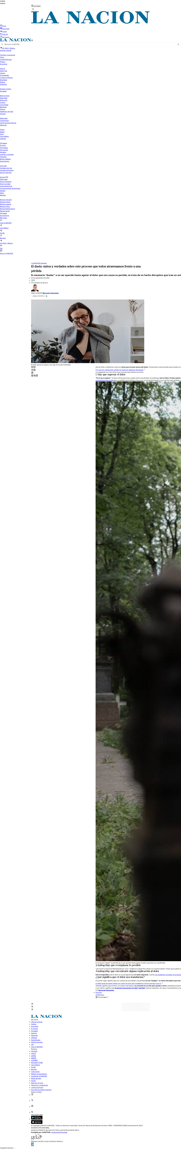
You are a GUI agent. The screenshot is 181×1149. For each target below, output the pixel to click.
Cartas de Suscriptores (8, 123)
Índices (2, 82)
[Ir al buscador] (33, 9)
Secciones (5, 29)
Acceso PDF (4, 177)
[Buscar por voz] (178, 44)
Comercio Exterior (6, 78)
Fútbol (2, 130)
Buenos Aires (4, 96)
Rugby (2, 132)
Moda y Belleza (5, 159)
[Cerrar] (32, 40)
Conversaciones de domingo (10, 188)
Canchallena (4, 136)
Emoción (99, 992)
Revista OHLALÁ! (6, 200)
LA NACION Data (6, 60)
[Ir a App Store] (36, 1123)
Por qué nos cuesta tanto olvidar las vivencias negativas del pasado (119, 370)
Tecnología (4, 148)
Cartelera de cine (6, 168)
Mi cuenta (5, 37)
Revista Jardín (5, 211)
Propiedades (4, 75)
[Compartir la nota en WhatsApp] (34, 370)
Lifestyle (43, 263)
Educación (3, 100)
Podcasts (3, 157)
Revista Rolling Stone (7, 209)
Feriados (3, 152)
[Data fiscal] (32, 1146)
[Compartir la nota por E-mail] (37, 375)
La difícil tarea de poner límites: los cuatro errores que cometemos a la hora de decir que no (128, 983)
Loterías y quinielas (7, 154)
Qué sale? (3, 166)
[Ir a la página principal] (90, 23)
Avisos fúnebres (5, 182)
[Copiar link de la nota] (32, 373)
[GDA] (36, 1139)
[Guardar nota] (32, 367)
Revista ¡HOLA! (5, 202)
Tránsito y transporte (7, 55)
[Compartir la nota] (32, 370)
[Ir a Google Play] (36, 1119)
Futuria (2, 69)
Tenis (2, 134)
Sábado (2, 191)
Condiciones (55, 1132)
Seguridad (3, 98)
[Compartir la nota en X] (34, 375)
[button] (90, 146)
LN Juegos (3, 143)
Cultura (2, 102)
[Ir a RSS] (32, 1112)
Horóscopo (4, 150)
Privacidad (63, 1132)
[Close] (32, 1004)
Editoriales (4, 118)
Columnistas (4, 121)
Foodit (4, 32)
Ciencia (2, 109)
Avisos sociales (5, 184)
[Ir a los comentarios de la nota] (34, 367)
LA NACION (35, 263)
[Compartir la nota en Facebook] (32, 375)
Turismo (3, 145)
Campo (2, 73)
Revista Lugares (5, 204)
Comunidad (4, 105)
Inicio (4, 26)
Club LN (5, 34)
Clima (2, 57)
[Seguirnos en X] (32, 1101)
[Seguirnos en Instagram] (32, 1106)
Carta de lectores (6, 186)
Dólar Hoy (3, 71)
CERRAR (2, 1)
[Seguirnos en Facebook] (32, 1095)
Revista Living (5, 206)
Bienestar (3, 107)
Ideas (2, 193)
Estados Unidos (5, 89)
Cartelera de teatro (7, 170)
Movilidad (3, 80)
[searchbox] (90, 44)
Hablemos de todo (6, 112)
